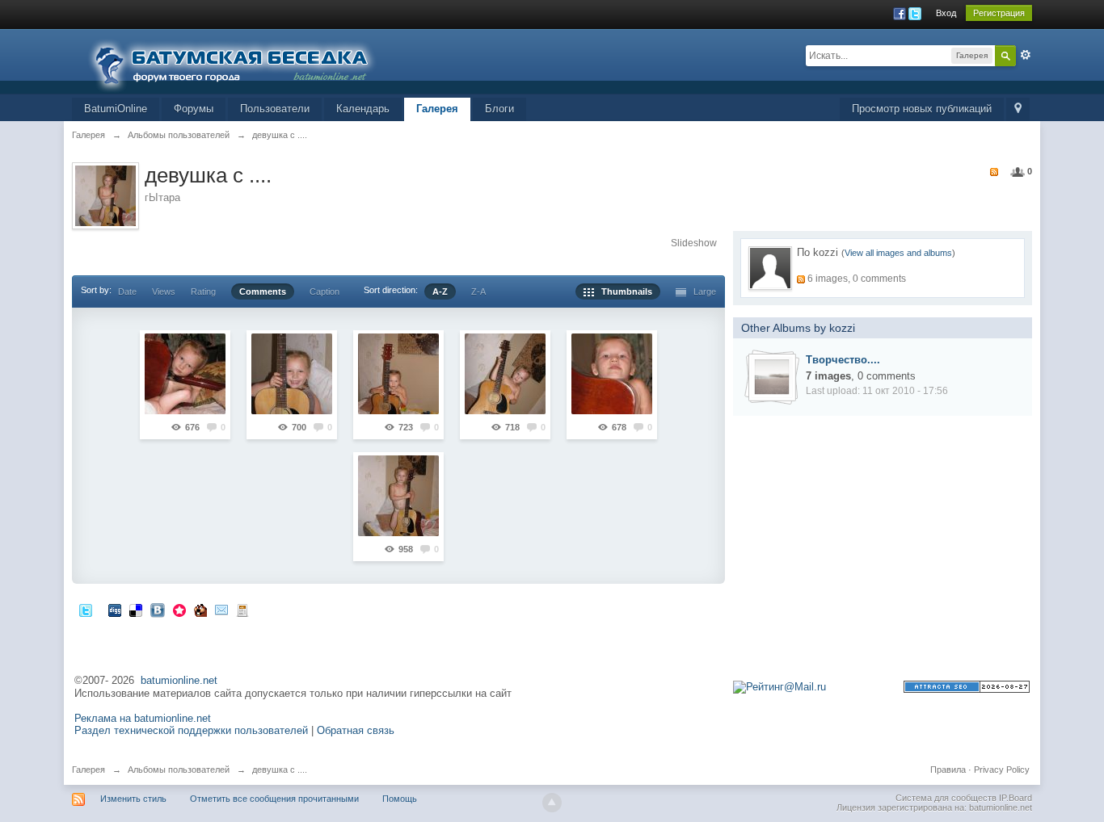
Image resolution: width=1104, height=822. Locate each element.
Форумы (193, 109)
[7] (398, 495)
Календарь (363, 109)
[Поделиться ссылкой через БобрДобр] (200, 610)
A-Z (440, 291)
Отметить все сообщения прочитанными (274, 798)
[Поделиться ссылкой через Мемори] (179, 610)
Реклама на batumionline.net (142, 718)
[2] (291, 373)
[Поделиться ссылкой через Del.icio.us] (135, 610)
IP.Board (1015, 798)
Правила (948, 769)
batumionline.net (179, 680)
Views (163, 291)
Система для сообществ (946, 798)
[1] (185, 373)
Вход (946, 13)
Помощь (399, 798)
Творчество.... (843, 360)
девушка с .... (279, 769)
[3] (398, 373)
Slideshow (694, 243)
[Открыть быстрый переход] (1018, 109)
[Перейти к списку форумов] (241, 60)
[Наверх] (552, 802)
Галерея (437, 109)
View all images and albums (898, 253)
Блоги (499, 109)
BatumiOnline (115, 109)
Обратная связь (355, 730)
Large (701, 291)
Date (127, 291)
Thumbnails (623, 291)
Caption (324, 291)
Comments (262, 291)
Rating (203, 291)
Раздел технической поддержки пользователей (191, 730)
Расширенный (1025, 54)
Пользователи (275, 109)
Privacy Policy (1002, 769)
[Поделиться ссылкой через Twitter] (85, 610)
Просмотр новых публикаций (922, 109)
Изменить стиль (133, 798)
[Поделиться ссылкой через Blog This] (242, 610)
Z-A (478, 291)
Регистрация (999, 13)
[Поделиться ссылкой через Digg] (114, 610)
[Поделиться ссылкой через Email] (221, 610)
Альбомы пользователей (179, 769)
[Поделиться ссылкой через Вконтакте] (157, 610)
